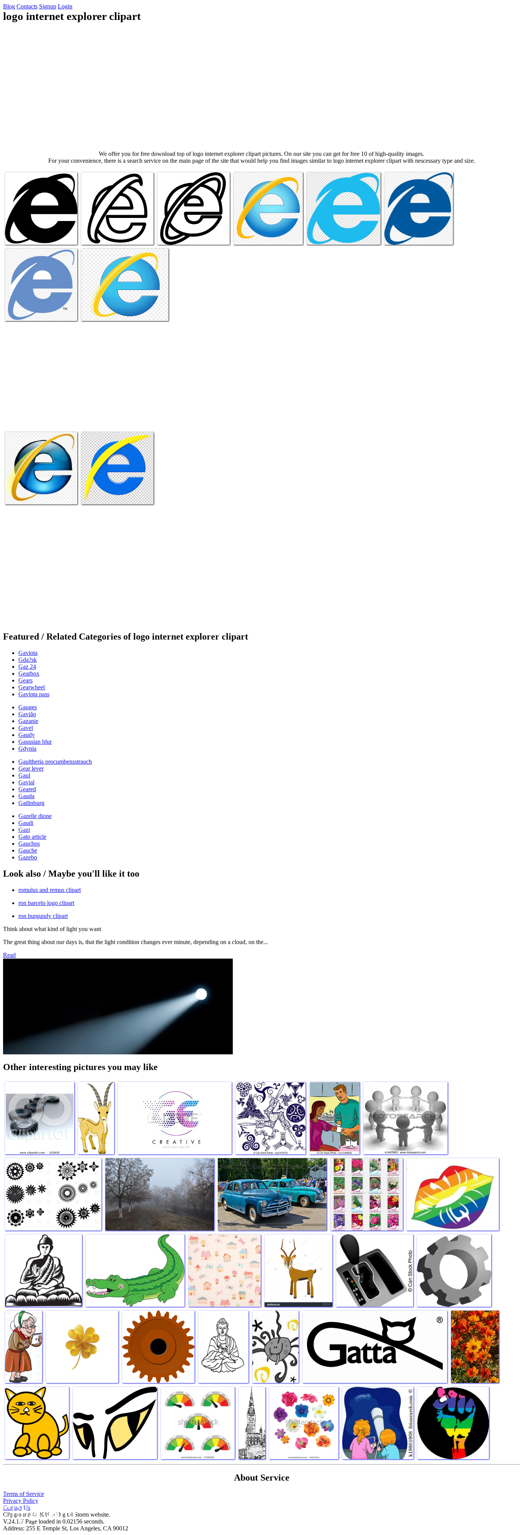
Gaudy (26, 734)
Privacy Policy (20, 1500)
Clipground (38, 1511)
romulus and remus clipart (49, 890)
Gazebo (27, 857)
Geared (27, 789)
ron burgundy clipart (43, 916)
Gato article (32, 836)
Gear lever (31, 768)
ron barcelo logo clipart (46, 903)
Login (65, 6)
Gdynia (27, 748)
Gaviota (28, 653)
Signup (47, 6)
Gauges (27, 707)
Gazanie (28, 721)
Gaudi (25, 823)
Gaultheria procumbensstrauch (55, 761)
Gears (25, 680)
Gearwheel (31, 687)
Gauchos (29, 843)
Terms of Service (23, 1494)
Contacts (27, 6)
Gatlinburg (31, 803)
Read (9, 955)
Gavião (27, 714)
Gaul (24, 775)
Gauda (26, 796)
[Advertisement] (261, 86)
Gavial (26, 782)
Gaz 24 (27, 666)
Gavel (25, 728)
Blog (9, 6)
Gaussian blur (35, 741)
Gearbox (28, 673)
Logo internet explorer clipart (39, 234)
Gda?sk (27, 659)
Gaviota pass (33, 694)
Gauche (27, 850)
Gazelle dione (35, 816)
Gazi (24, 829)
